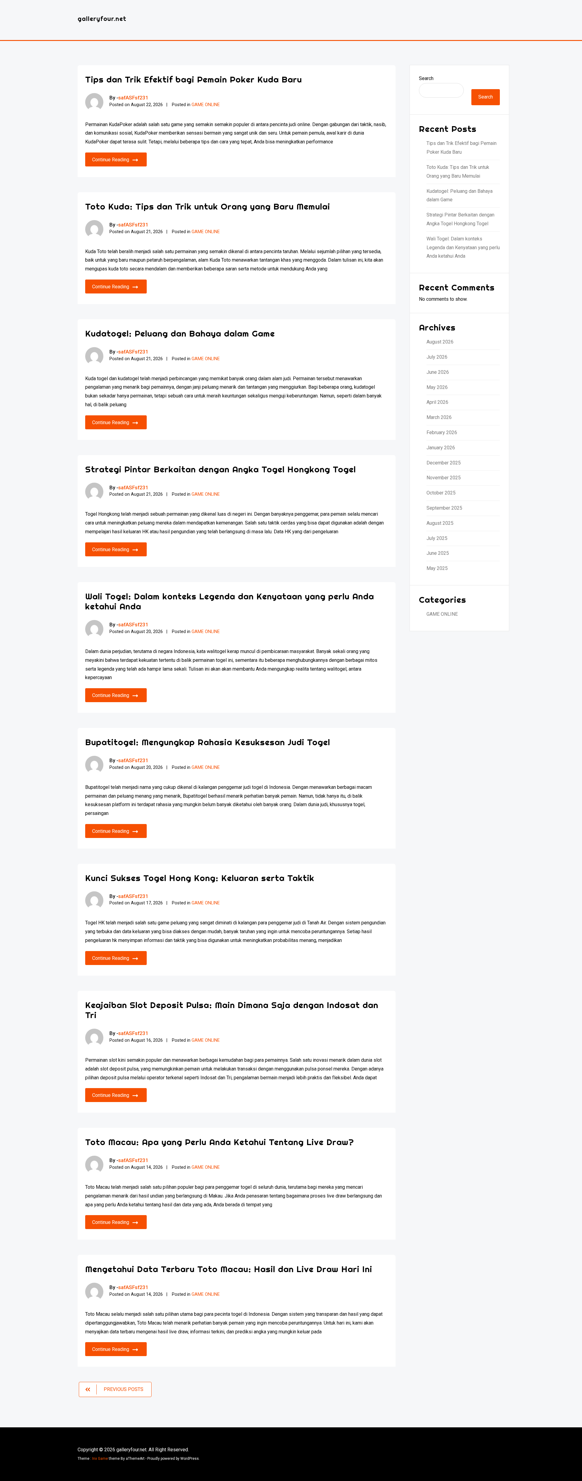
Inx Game (100, 1458)
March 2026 (439, 417)
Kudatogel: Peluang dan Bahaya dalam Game (180, 333)
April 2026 (437, 402)
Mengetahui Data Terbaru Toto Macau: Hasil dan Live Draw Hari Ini (228, 1269)
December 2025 (443, 463)
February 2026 (441, 432)
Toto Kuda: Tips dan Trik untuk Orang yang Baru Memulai (207, 206)
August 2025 (439, 523)
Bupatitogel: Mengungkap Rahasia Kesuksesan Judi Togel (207, 742)
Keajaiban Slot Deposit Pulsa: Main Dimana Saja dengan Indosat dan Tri (231, 1010)
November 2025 (443, 478)
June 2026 (437, 372)
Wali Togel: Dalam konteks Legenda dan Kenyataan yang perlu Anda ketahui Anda (229, 601)
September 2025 (444, 508)
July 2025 (436, 538)
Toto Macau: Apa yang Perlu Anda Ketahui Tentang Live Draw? (219, 1142)
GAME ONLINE (206, 104)
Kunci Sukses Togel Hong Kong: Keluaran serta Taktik (199, 878)
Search (426, 78)
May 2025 (437, 568)
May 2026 (437, 387)
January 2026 (440, 448)
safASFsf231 (133, 98)
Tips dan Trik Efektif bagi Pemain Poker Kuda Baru (193, 79)
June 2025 (437, 553)
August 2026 (439, 342)
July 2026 (436, 357)
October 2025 (441, 493)
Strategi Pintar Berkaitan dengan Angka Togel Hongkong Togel (220, 469)
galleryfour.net (102, 18)
